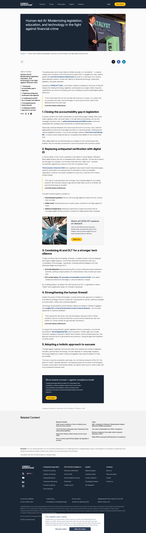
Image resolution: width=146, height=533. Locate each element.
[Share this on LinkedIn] (124, 62)
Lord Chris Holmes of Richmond (62, 77)
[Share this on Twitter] (113, 62)
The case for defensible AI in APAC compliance (107, 429)
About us (109, 470)
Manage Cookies (61, 529)
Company (109, 467)
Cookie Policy (50, 499)
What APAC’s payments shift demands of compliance (108, 437)
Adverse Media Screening (72, 478)
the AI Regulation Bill (59, 332)
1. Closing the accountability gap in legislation (29, 88)
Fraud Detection (48, 489)
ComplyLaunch (68, 485)
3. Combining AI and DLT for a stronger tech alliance (31, 99)
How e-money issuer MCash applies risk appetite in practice (72, 439)
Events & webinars (90, 478)
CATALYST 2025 (57, 85)
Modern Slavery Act (104, 502)
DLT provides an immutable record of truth (75, 277)
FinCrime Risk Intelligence (72, 467)
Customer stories (90, 474)
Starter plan (67, 481)
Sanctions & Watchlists (71, 470)
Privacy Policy (76, 499)
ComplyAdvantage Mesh (51, 467)
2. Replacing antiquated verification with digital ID (30, 94)
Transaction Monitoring (50, 481)
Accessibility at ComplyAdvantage (56, 502)
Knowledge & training (91, 481)
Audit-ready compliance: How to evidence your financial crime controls (71, 425)
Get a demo (120, 4)
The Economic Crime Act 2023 (53, 168)
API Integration (89, 485)
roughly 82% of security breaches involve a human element (67, 308)
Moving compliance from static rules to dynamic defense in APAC (107, 433)
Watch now (76, 239)
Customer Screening (49, 470)
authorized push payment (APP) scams (77, 121)
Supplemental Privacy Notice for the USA (110, 499)
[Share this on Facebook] (118, 62)
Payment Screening (49, 485)
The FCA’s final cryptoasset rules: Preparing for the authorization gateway (72, 430)
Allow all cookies (80, 529)
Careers (108, 478)
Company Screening (49, 474)
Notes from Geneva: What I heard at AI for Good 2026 (71, 434)
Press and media (111, 474)
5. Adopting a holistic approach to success (29, 109)
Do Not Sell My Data (26, 502)
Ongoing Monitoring (49, 478)
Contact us (109, 481)
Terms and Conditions (27, 499)
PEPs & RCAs (68, 474)
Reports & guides (90, 470)
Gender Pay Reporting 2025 (80, 502)
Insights (23, 53)
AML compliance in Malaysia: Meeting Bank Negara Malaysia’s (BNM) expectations (108, 425)
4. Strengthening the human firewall (28, 104)
